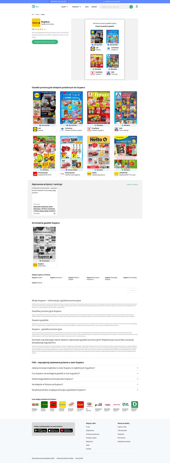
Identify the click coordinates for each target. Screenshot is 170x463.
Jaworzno (56, 278)
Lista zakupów (122, 430)
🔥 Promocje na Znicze (111, 1)
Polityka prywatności (92, 434)
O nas (88, 427)
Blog (87, 7)
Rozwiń (133, 290)
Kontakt (94, 7)
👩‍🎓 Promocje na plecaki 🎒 (58, 1)
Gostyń (37, 278)
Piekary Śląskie (73, 278)
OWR (87, 445)
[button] (85, 368)
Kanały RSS (79, 458)
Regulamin (89, 441)
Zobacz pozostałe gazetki (44, 42)
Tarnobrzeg (130, 278)
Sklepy (37, 14)
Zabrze (37, 283)
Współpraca (90, 430)
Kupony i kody (122, 427)
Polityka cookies (91, 438)
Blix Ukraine (121, 438)
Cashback (121, 434)
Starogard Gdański (111, 278)
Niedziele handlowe (124, 441)
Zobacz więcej (132, 184)
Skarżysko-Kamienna (93, 278)
